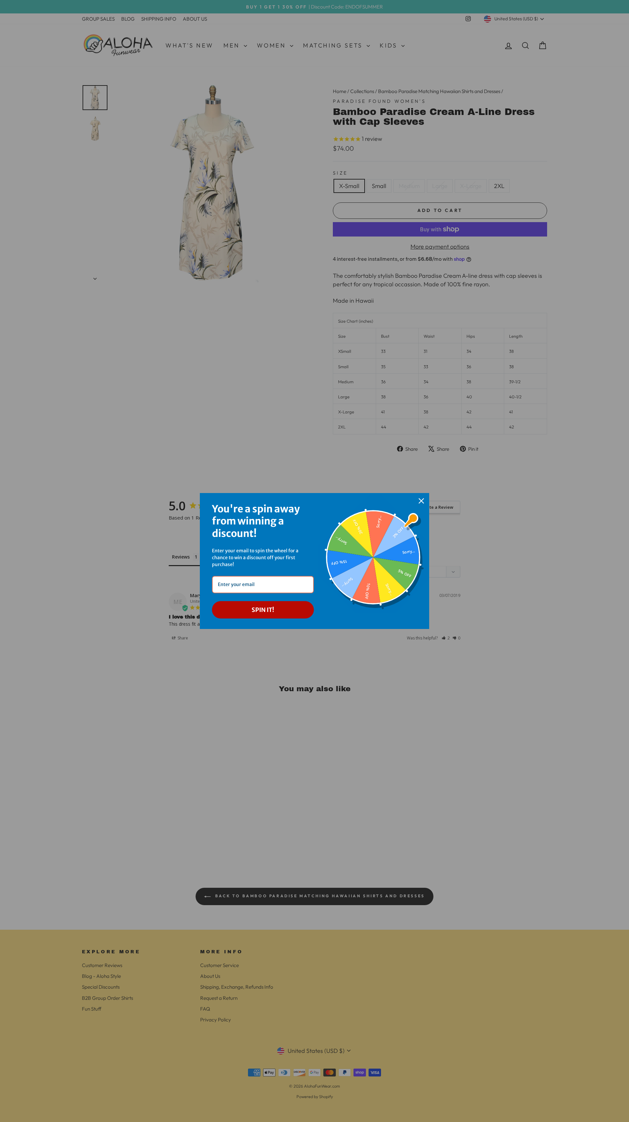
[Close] (421, 501)
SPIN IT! (263, 610)
